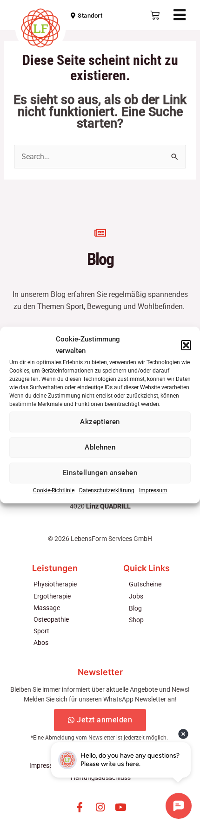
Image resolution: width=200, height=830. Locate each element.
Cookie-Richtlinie (53, 490)
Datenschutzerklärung (106, 490)
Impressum (153, 490)
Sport (41, 631)
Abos (40, 642)
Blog (135, 608)
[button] (186, 345)
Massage (46, 607)
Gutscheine (145, 584)
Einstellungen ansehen (100, 473)
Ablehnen (100, 447)
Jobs (136, 596)
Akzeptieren (100, 422)
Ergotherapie (52, 596)
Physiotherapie (55, 584)
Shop (136, 620)
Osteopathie (51, 619)
